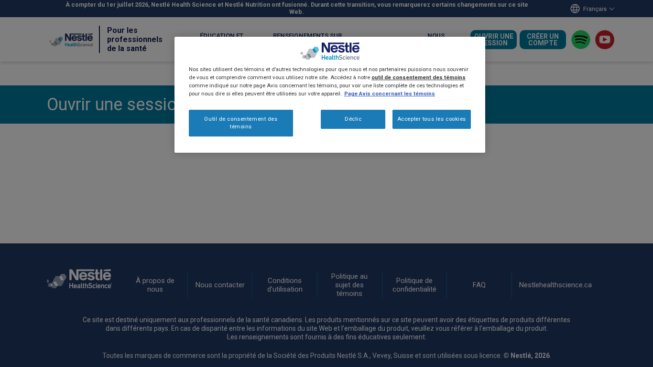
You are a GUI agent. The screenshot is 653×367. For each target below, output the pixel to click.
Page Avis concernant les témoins (389, 93)
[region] (329, 95)
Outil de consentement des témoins (240, 122)
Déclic (353, 118)
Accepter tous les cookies (431, 118)
